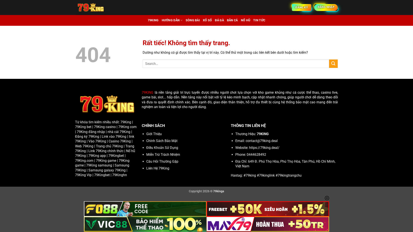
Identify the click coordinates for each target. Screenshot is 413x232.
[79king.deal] (116, 7)
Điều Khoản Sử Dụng (162, 148)
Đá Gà (219, 20)
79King (153, 20)
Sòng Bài (193, 20)
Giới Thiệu (154, 134)
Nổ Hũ (245, 20)
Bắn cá (232, 20)
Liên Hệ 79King (157, 168)
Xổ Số (207, 20)
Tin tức (259, 20)
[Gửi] (333, 64)
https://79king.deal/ (264, 148)
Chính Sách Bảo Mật (161, 141)
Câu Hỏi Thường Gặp (162, 161)
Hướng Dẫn (171, 20)
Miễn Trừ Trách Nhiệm (163, 155)
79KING (147, 92)
